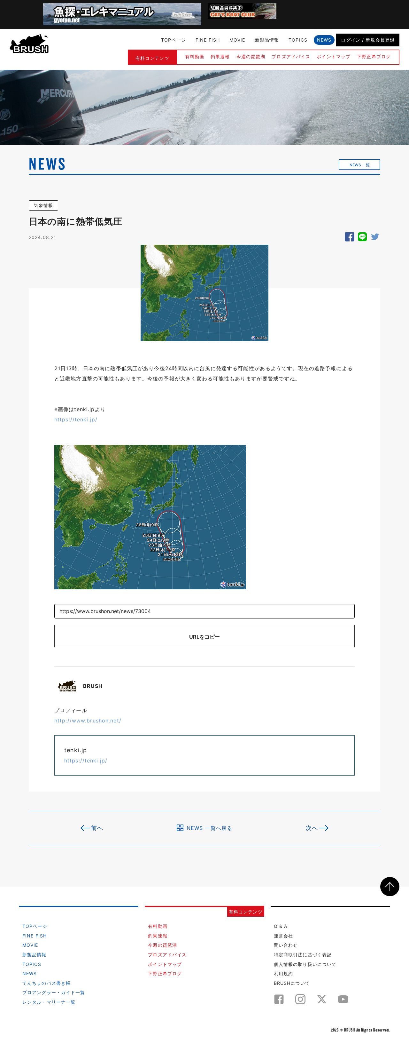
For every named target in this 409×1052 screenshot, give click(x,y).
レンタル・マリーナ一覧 (48, 1002)
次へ (312, 828)
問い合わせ (286, 945)
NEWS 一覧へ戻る (209, 828)
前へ (97, 828)
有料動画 (194, 56)
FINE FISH (208, 40)
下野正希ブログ (374, 56)
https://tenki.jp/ (75, 419)
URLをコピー (204, 637)
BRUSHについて (292, 983)
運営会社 (283, 935)
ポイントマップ (334, 56)
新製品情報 (267, 40)
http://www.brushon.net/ (87, 720)
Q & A (281, 926)
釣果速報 (220, 56)
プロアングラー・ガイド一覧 (53, 992)
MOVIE (237, 40)
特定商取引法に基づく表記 (303, 954)
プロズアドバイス (291, 56)
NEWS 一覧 (360, 165)
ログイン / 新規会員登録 (368, 40)
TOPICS (298, 40)
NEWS (324, 40)
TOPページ (173, 40)
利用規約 (283, 973)
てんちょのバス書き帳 (46, 983)
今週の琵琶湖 (251, 56)
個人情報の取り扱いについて (305, 964)
